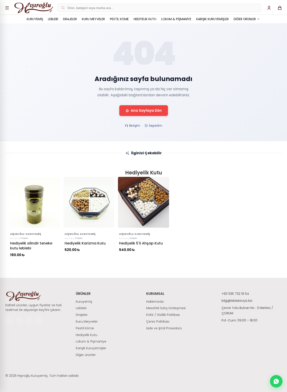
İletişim (134, 125)
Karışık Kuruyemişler (212, 19)
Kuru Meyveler (93, 19)
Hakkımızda (155, 301)
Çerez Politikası (157, 321)
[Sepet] (279, 7)
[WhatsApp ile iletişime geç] (276, 381)
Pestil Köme (119, 19)
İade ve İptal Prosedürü (164, 328)
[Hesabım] (269, 7)
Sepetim (155, 125)
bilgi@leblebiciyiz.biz (237, 300)
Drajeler (70, 19)
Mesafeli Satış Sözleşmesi (166, 308)
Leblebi (53, 19)
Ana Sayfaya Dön (146, 110)
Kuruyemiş (35, 19)
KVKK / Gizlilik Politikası (163, 315)
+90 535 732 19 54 (235, 293)
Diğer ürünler (245, 19)
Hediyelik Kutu (145, 19)
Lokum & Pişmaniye (176, 19)
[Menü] (7, 7)
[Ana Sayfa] (33, 8)
